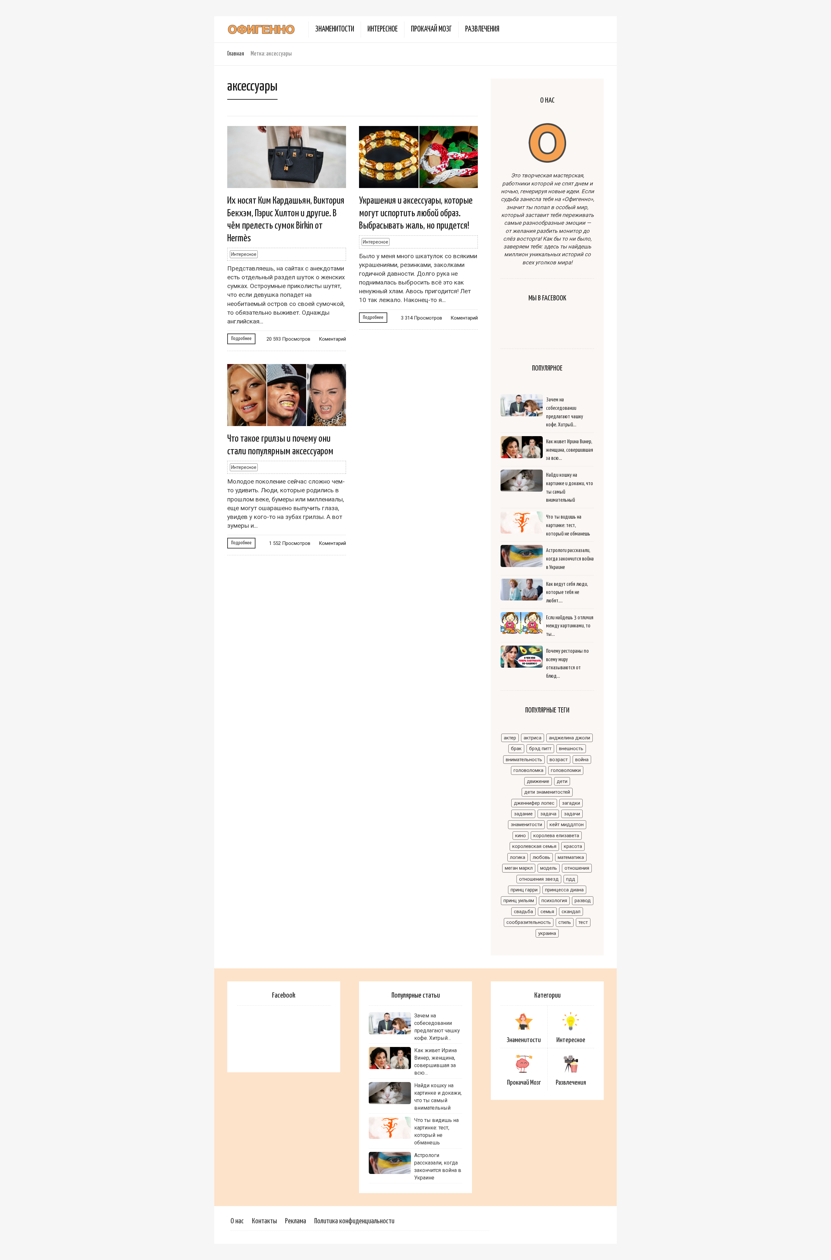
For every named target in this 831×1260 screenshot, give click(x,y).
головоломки (566, 770)
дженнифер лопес (534, 803)
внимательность (524, 759)
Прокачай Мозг (431, 29)
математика (571, 857)
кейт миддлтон (567, 824)
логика (517, 857)
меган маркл (519, 868)
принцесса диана (564, 890)
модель (548, 868)
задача (548, 814)
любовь (541, 857)
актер (510, 738)
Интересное (382, 29)
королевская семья (534, 846)
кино (520, 835)
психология (554, 900)
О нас (237, 1221)
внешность (571, 748)
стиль (564, 922)
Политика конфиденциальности (354, 1221)
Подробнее (241, 338)
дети (562, 781)
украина (547, 933)
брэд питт (540, 748)
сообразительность (528, 922)
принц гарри (524, 890)
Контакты (264, 1221)
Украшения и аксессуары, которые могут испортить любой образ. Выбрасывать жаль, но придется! (416, 213)
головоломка (528, 770)
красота (573, 846)
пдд (570, 879)
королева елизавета (556, 835)
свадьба (523, 911)
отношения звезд (539, 879)
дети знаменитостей (547, 792)
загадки (571, 803)
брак (516, 748)
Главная (235, 54)
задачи (572, 814)
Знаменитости (334, 29)
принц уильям (518, 900)
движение (538, 781)
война (582, 759)
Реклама (295, 1221)
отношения (576, 868)
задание (523, 814)
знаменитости (526, 824)
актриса (532, 738)
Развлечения (482, 29)
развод (583, 900)
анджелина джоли (569, 738)
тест (583, 922)
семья (547, 911)
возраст (559, 759)
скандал (571, 911)
